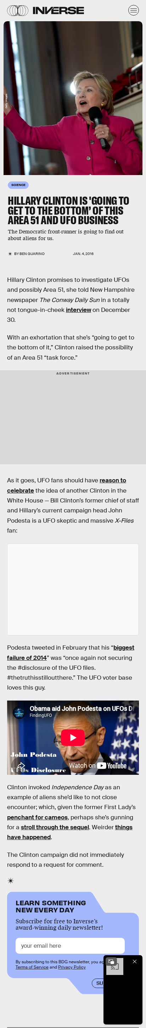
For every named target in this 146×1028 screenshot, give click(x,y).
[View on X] (73, 589)
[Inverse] (58, 10)
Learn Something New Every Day (51, 905)
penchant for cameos (37, 817)
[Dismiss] (134, 961)
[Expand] (111, 961)
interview (78, 310)
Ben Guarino (32, 253)
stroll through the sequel (55, 827)
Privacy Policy (72, 967)
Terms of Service (32, 967)
